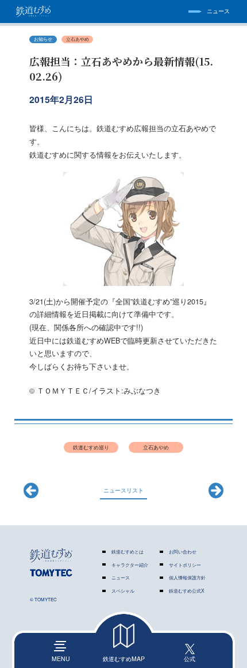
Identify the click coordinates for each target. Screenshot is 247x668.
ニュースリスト (123, 490)
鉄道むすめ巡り (91, 447)
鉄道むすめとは (127, 551)
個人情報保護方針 (187, 577)
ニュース (120, 577)
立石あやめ (77, 39)
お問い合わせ (182, 551)
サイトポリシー (185, 565)
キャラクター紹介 (129, 565)
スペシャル (122, 590)
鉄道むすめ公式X (186, 590)
